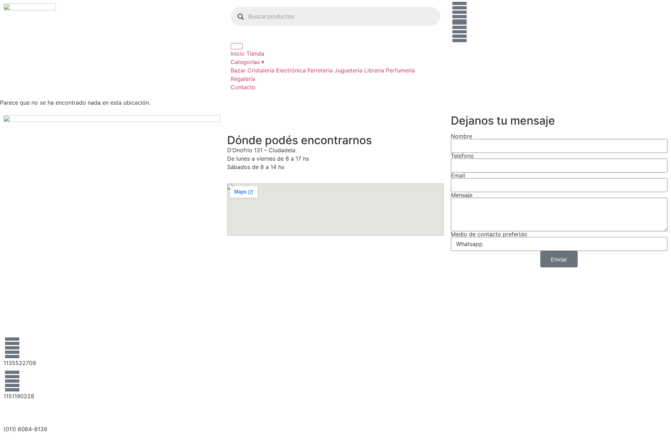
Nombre (461, 136)
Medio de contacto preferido (489, 234)
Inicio (238, 53)
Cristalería (260, 70)
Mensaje (461, 195)
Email (458, 175)
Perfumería (400, 70)
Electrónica (291, 70)
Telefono (462, 156)
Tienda (255, 53)
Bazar (238, 70)
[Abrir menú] (237, 46)
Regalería (243, 78)
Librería (374, 70)
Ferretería (320, 70)
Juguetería (348, 70)
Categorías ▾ (247, 61)
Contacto (243, 87)
